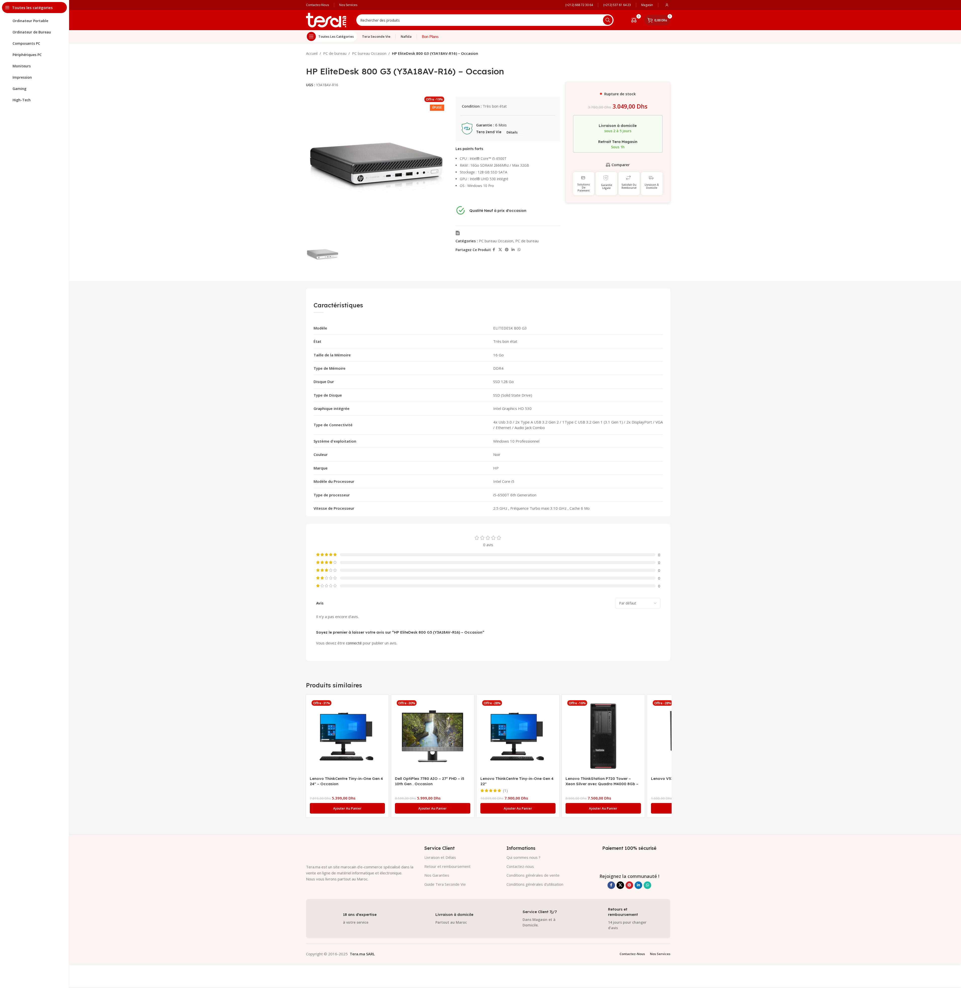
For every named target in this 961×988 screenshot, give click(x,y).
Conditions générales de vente (533, 875)
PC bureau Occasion (369, 53)
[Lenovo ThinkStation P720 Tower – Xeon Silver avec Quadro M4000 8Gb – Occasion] (603, 736)
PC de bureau (334, 53)
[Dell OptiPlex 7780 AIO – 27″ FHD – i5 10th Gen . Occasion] (432, 736)
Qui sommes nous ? (523, 857)
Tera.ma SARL (362, 953)
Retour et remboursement (447, 866)
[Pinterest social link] (506, 249)
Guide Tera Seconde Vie (445, 884)
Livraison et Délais (440, 857)
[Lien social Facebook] (494, 249)
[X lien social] (500, 249)
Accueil (312, 53)
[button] (347, 808)
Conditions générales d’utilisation (535, 884)
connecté (354, 642)
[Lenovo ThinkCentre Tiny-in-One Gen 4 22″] (518, 736)
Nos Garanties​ (436, 875)
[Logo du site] (326, 19)
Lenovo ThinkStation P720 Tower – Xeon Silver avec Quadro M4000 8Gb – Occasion (602, 783)
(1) (505, 790)
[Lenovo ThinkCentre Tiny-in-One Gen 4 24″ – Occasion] (347, 736)
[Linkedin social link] (513, 249)
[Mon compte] (667, 5)
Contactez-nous (520, 866)
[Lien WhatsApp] (519, 249)
